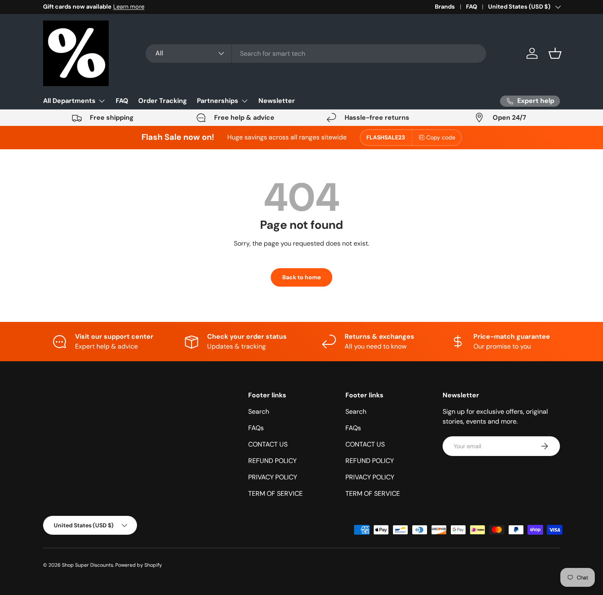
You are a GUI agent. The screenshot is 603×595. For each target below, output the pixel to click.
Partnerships (217, 100)
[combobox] (316, 53)
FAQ (471, 6)
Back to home (301, 277)
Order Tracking (162, 100)
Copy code (440, 137)
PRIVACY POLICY (272, 477)
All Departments (69, 100)
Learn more (128, 6)
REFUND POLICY (272, 460)
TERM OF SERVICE (275, 493)
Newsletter (276, 100)
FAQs (256, 428)
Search (258, 411)
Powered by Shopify (138, 565)
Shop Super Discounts (87, 565)
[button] (555, 53)
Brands (445, 6)
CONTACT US (268, 444)
